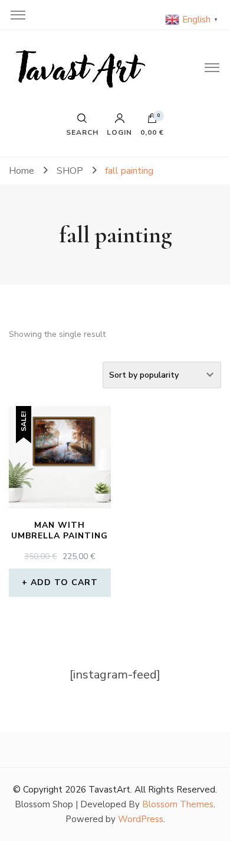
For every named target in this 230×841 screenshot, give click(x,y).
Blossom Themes (177, 804)
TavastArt (109, 789)
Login (119, 132)
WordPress (140, 819)
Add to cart (64, 582)
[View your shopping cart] (152, 121)
